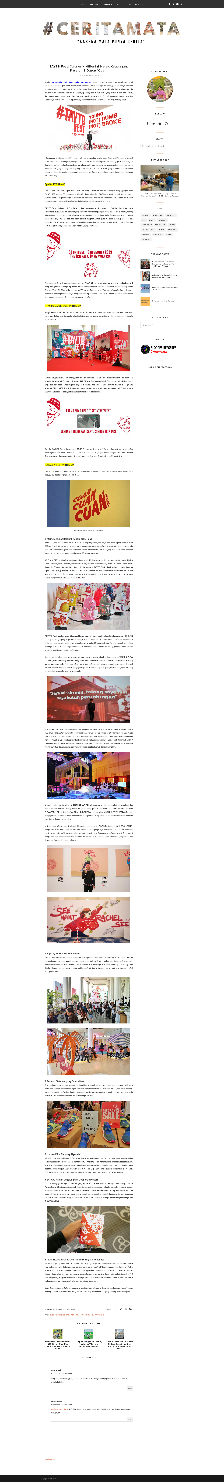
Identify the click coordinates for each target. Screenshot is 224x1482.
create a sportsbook (60, 1409)
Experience (171, 215)
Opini (68, 1315)
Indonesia (146, 239)
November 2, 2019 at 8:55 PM (61, 1374)
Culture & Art (148, 230)
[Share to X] (121, 1309)
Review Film (147, 225)
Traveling (99, 1315)
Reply (130, 1388)
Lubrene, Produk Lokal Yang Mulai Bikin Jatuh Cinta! (164, 276)
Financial (146, 234)
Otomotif (172, 230)
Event (53, 1315)
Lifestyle (60, 1315)
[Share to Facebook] (116, 1309)
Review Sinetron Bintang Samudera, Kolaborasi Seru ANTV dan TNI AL (164, 264)
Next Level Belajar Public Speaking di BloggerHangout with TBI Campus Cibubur (160, 195)
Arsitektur (158, 234)
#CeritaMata (52, 1479)
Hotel (169, 234)
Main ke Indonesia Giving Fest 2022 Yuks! (165, 288)
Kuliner (161, 230)
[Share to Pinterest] (126, 1309)
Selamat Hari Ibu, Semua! (163, 301)
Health (172, 225)
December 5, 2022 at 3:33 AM (61, 1405)
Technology (88, 1315)
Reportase (76, 1315)
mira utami (56, 1370)
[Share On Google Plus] (130, 1309)
